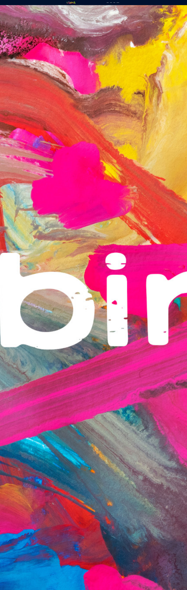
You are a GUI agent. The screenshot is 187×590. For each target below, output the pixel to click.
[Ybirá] (71, 2)
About (111, 2)
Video (114, 2)
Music (108, 2)
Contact (118, 2)
